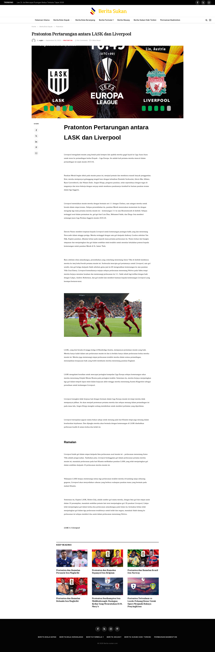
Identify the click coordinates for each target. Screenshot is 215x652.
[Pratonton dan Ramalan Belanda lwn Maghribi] (71, 586)
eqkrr (41, 40)
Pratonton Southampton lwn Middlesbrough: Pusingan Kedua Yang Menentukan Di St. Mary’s (107, 602)
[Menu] (210, 20)
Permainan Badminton (170, 20)
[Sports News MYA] (107, 11)
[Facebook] (36, 130)
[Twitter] (36, 136)
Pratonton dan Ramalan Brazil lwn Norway (143, 571)
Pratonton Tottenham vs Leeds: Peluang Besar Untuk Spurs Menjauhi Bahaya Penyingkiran (142, 602)
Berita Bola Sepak (61, 20)
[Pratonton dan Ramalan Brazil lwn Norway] (143, 558)
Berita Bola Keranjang (85, 20)
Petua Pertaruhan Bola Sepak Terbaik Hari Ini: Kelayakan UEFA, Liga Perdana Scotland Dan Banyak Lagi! (48, 2)
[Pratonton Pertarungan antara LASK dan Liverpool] (107, 82)
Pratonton (67, 40)
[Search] (206, 20)
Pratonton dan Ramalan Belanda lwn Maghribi (68, 599)
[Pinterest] (36, 147)
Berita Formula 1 (106, 20)
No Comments (82, 40)
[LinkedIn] (36, 141)
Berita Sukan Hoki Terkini (145, 20)
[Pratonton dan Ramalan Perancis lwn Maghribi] (71, 558)
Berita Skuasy (123, 20)
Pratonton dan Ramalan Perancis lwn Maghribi (68, 571)
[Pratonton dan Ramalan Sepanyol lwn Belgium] (107, 558)
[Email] (36, 153)
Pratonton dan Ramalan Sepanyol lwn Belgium (104, 571)
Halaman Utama (42, 20)
